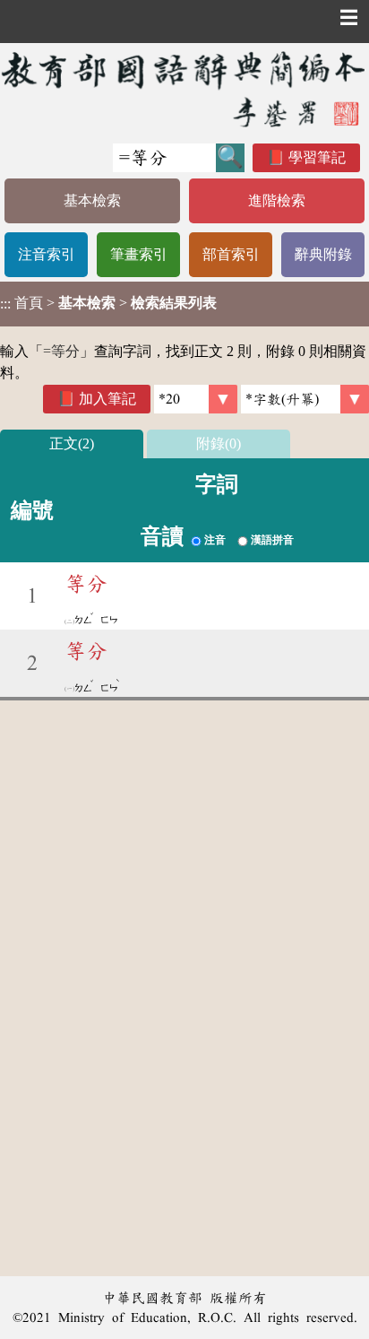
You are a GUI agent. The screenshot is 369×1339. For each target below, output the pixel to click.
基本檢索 (92, 200)
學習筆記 (317, 157)
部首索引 (231, 254)
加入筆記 (107, 398)
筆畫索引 (138, 254)
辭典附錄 (323, 254)
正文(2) (71, 443)
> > (108, 303)
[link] (305, 399)
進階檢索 (276, 200)
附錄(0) (218, 443)
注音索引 (46, 254)
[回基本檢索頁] (184, 89)
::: (5, 303)
